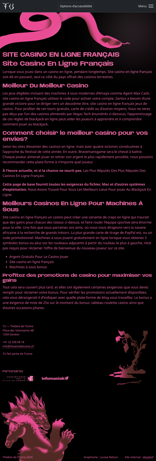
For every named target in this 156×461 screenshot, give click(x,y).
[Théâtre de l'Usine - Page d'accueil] (8, 6)
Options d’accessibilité (76, 6)
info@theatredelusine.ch (18, 346)
